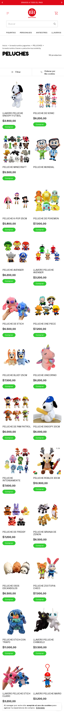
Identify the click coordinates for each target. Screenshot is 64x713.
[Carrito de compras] (56, 13)
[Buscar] (55, 24)
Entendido (40, 708)
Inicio (4, 45)
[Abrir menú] (7, 13)
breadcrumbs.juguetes (20, 45)
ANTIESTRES (41, 33)
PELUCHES (37, 45)
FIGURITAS (11, 33)
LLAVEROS (56, 33)
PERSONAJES (26, 33)
